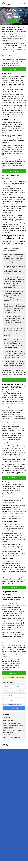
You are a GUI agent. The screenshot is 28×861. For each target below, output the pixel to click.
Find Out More (14, 171)
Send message (14, 708)
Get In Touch (14, 69)
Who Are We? (7, 718)
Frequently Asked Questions (11, 737)
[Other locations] (20, 3)
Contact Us (14, 21)
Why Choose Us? (8, 720)
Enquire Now (14, 380)
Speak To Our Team (14, 478)
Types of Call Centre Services (11, 723)
